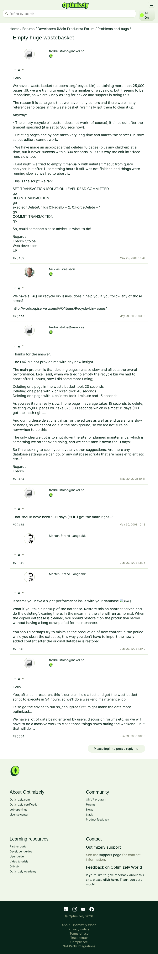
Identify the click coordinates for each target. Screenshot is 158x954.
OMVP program (96, 799)
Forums (28, 29)
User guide (17, 856)
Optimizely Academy (23, 871)
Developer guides (21, 851)
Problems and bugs (113, 29)
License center (19, 814)
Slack (89, 814)
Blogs (89, 809)
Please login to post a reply (116, 749)
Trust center (79, 938)
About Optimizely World (79, 925)
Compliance (79, 942)
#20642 (18, 563)
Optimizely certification (24, 804)
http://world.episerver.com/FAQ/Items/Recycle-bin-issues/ (60, 308)
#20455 (18, 525)
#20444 (18, 316)
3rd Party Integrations (79, 946)
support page (110, 855)
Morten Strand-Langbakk (67, 536)
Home (14, 29)
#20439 (18, 258)
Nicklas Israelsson (62, 269)
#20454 (18, 479)
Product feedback (97, 819)
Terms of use (79, 933)
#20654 (18, 736)
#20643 (18, 649)
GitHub (14, 866)
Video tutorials (19, 861)
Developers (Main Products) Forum (66, 29)
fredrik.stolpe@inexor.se (66, 51)
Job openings (18, 809)
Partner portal (18, 846)
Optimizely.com (20, 799)
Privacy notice (79, 929)
